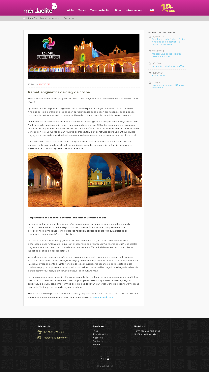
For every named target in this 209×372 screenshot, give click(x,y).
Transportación (100, 10)
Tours (82, 10)
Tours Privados (100, 334)
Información (134, 10)
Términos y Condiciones (147, 331)
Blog (118, 10)
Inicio (70, 10)
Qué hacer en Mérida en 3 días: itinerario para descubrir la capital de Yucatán (168, 42)
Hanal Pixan (158, 75)
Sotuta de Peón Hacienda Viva (168, 66)
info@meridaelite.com (55, 337)
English (97, 344)
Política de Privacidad (145, 334)
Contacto (98, 341)
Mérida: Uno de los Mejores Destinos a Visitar (166, 55)
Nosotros (98, 337)
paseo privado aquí (103, 297)
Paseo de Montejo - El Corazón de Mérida (168, 86)
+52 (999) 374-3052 (54, 332)
